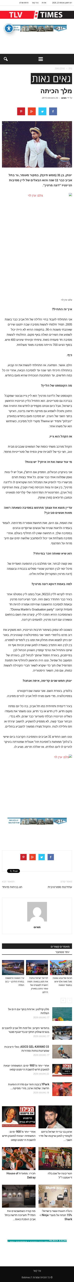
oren (64, 97)
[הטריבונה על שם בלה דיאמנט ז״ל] (55, 1158)
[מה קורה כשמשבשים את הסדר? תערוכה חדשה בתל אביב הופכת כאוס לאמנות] (19, 1196)
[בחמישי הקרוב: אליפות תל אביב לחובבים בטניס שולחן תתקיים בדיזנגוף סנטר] (62, 1033)
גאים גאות (51, 78)
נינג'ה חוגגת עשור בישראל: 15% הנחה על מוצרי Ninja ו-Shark (55, 1215)
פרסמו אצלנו (23, 2)
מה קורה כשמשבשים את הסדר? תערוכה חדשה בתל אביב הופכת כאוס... (20, 1215)
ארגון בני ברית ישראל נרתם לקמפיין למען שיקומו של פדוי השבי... (55, 1135)
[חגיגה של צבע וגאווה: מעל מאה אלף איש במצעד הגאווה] (61, 967)
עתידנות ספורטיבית (60, 887)
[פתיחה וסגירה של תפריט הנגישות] (9, 28)
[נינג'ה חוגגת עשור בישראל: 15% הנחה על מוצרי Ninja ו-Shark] (55, 1196)
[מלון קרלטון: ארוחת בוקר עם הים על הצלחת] (62, 1014)
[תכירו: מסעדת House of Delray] (19, 1158)
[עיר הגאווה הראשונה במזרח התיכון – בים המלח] (13, 967)
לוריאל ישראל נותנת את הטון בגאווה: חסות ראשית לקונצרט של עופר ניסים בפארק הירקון (37, 985)
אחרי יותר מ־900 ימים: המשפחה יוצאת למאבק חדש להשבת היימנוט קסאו (19, 1135)
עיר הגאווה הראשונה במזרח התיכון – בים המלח (14, 981)
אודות (44, 2)
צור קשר (35, 2)
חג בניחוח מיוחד (12, 887)
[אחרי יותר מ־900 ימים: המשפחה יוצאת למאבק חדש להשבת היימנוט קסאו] (62, 1070)
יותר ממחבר (62, 952)
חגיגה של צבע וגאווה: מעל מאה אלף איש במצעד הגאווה (62, 981)
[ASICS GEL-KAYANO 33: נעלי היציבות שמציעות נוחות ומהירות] (62, 1051)
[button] (5, 59)
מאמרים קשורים (60, 946)
